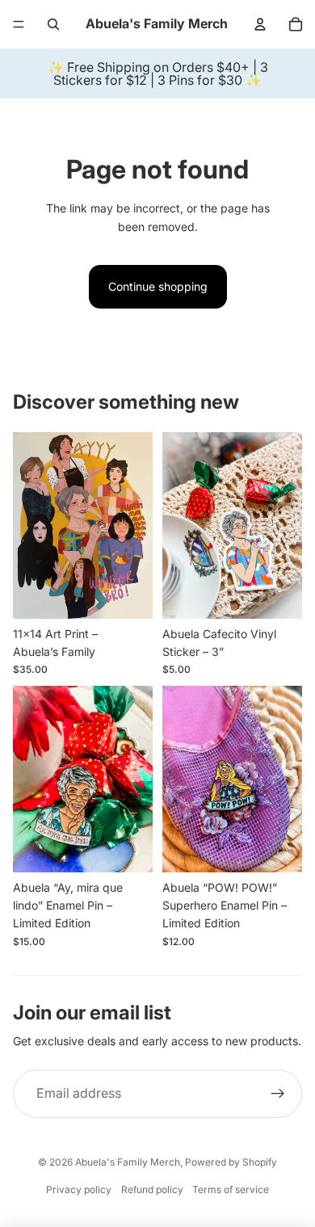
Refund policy (152, 1189)
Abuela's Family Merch (127, 1162)
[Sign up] (278, 1094)
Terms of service (230, 1189)
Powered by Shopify (231, 1162)
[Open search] (53, 24)
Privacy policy (78, 1189)
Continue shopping (158, 286)
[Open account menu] (260, 24)
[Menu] (18, 24)
